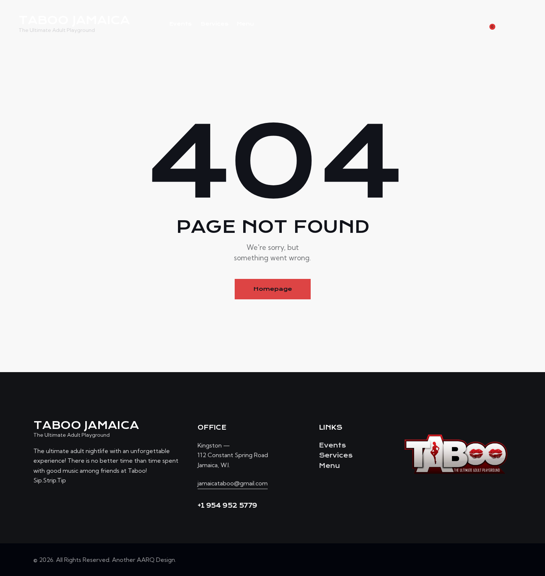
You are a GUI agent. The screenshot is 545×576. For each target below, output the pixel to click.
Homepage (272, 289)
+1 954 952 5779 (227, 505)
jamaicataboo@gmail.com (233, 483)
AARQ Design (156, 559)
